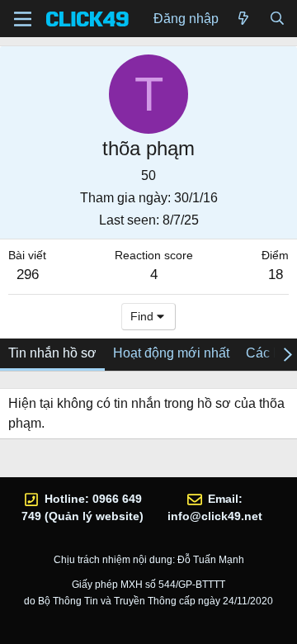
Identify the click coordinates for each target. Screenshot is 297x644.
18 (275, 274)
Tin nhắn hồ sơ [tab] (52, 353)
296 (27, 274)
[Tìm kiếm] (277, 19)
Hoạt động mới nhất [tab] (171, 353)
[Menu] (22, 19)
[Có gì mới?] (244, 19)
